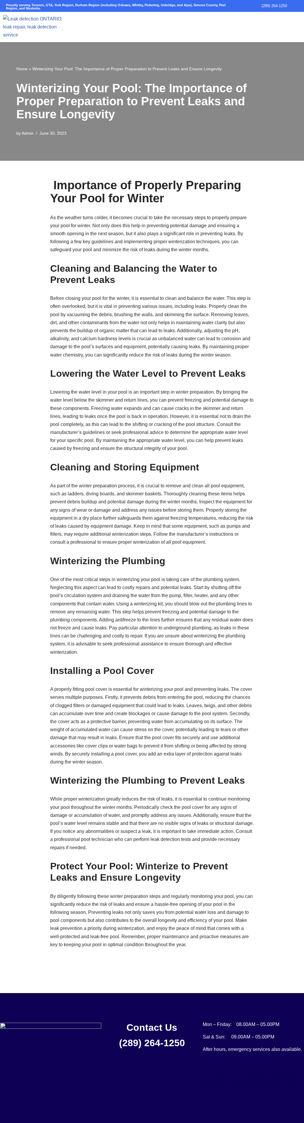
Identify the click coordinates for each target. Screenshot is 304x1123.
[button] (195, 20)
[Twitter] (49, 1064)
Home (22, 68)
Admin (28, 133)
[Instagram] (34, 1064)
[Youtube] (64, 1064)
